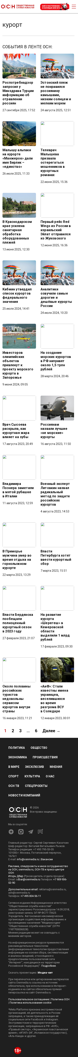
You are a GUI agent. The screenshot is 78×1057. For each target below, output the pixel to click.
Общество (39, 747)
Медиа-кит (45, 972)
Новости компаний (24, 795)
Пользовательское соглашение (28, 999)
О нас (50, 776)
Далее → (51, 730)
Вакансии (47, 859)
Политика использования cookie (30, 1002)
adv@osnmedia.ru (19, 892)
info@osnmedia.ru (28, 859)
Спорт (13, 776)
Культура (32, 776)
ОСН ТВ (13, 786)
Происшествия (45, 757)
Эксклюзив (34, 766)
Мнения (56, 766)
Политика (16, 747)
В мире (13, 766)
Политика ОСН (60, 999)
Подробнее (48, 965)
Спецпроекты (36, 786)
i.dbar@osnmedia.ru (28, 879)
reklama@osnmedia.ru (52, 889)
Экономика (17, 757)
